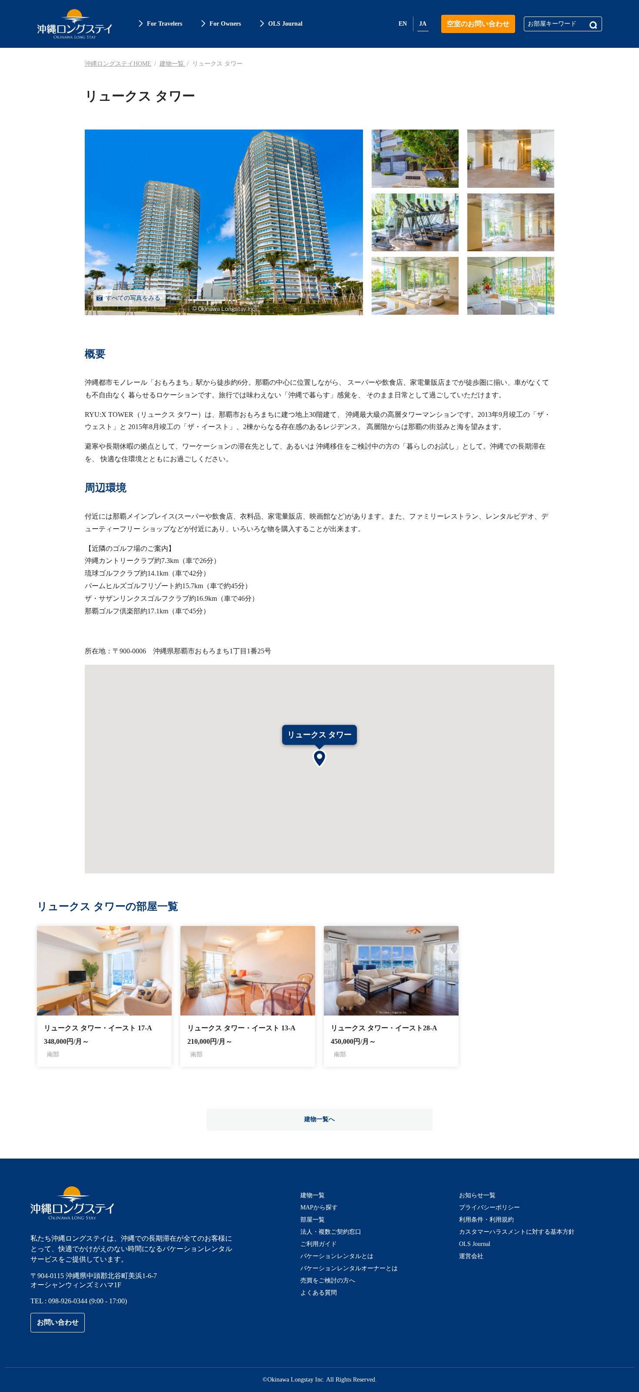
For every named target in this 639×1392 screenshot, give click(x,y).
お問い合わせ (58, 1322)
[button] (319, 759)
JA (422, 23)
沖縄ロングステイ (74, 23)
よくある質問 (318, 1292)
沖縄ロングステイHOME (118, 63)
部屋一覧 (312, 1219)
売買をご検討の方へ (327, 1280)
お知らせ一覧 (477, 1195)
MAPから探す (319, 1207)
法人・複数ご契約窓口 (330, 1232)
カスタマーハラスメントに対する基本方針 (517, 1232)
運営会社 (471, 1256)
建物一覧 (173, 63)
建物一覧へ (319, 1119)
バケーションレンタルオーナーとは (349, 1268)
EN (403, 23)
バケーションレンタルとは (336, 1256)
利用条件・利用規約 (486, 1219)
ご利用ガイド (318, 1244)
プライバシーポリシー (489, 1207)
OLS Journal (474, 1244)
